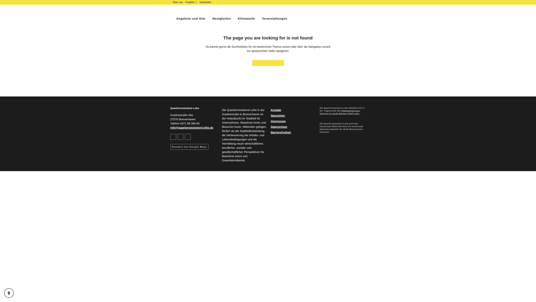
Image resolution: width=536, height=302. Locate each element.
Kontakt (276, 110)
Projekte (189, 2)
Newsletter (205, 2)
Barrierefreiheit (281, 132)
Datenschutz (279, 126)
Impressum (278, 121)
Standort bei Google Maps (189, 147)
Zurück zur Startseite (268, 63)
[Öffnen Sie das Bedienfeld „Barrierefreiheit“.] (9, 293)
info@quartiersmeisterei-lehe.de (191, 127)
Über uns (178, 2)
